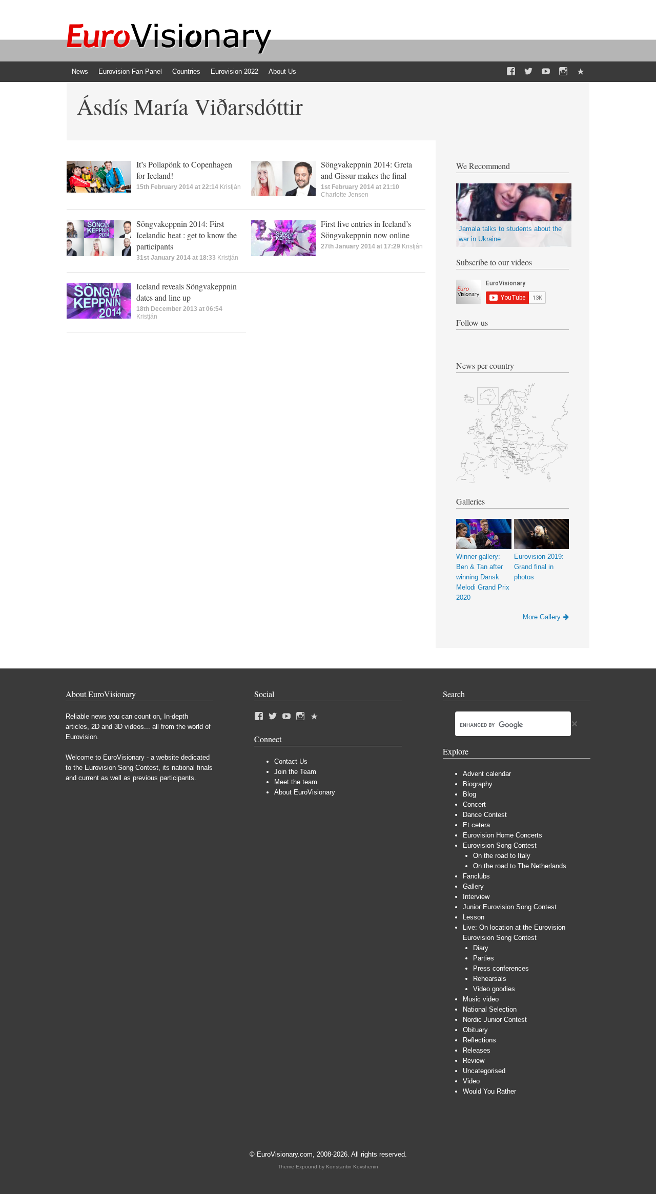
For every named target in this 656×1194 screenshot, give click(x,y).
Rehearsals (489, 978)
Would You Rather (489, 1091)
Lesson (473, 917)
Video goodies (494, 989)
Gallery (473, 886)
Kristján (230, 187)
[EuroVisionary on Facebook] (511, 71)
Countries (186, 71)
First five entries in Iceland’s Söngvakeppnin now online (366, 229)
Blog (469, 794)
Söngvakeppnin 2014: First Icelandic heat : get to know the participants (186, 235)
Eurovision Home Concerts (502, 835)
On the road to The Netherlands (519, 866)
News (80, 71)
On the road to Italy (501, 856)
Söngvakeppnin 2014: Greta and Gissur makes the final (366, 170)
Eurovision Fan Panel (130, 71)
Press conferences (501, 968)
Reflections (479, 1040)
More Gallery (542, 617)
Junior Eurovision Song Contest (510, 907)
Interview (476, 896)
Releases (476, 1050)
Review (473, 1060)
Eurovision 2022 (234, 71)
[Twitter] (528, 71)
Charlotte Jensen (344, 194)
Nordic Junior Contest (495, 1019)
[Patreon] (580, 71)
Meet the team (295, 782)
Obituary (475, 1030)
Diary (480, 948)
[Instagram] (563, 71)
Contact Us (291, 761)
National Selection (490, 1009)
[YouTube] (546, 71)
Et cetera (476, 825)
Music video (481, 999)
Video (471, 1081)
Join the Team (295, 772)
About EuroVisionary (304, 792)
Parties (483, 958)
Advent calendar (487, 774)
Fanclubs (476, 876)
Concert (474, 804)
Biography (478, 784)
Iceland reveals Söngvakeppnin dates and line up (186, 292)
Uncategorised (484, 1071)
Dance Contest (485, 815)
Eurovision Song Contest (500, 845)
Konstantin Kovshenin (352, 1166)
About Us (282, 71)
